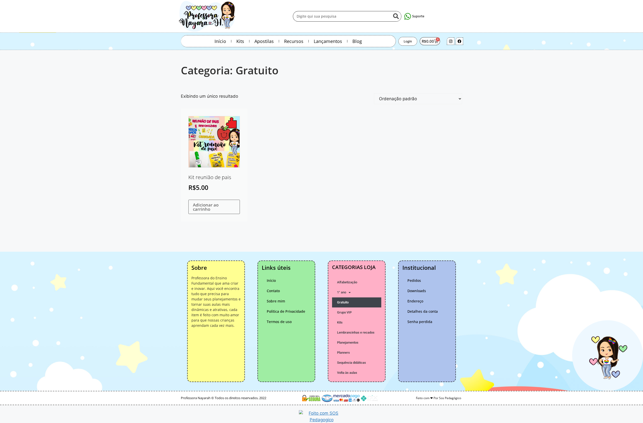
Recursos (293, 41)
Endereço (415, 301)
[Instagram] (450, 41)
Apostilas (264, 41)
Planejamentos (347, 342)
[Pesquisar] (396, 16)
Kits (240, 41)
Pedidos (414, 280)
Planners (343, 352)
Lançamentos (328, 41)
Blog (357, 41)
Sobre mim (276, 301)
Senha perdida (419, 321)
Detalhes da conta (422, 311)
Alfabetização (347, 282)
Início (220, 41)
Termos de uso (279, 321)
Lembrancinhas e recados (355, 332)
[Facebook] (459, 41)
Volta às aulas (347, 373)
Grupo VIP (344, 312)
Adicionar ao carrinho (206, 207)
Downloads (416, 290)
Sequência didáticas (351, 362)
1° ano (341, 292)
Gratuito (343, 302)
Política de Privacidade (286, 311)
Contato (273, 290)
